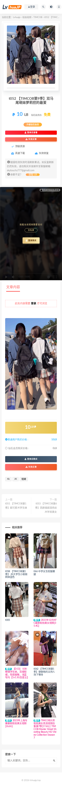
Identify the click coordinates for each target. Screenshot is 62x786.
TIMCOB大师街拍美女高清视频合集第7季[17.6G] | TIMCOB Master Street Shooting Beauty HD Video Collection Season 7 (45, 729)
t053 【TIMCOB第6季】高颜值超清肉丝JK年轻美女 (46, 508)
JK (15, 479)
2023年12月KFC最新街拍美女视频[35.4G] (45, 623)
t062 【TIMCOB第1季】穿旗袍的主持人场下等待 (44, 672)
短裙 (24, 479)
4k (8, 479)
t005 (7, 620)
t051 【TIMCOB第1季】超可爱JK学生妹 (16, 506)
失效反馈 (32, 139)
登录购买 (32, 240)
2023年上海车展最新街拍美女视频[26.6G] (16, 723)
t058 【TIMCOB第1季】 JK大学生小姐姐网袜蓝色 (16, 574)
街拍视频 (26, 17)
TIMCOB (37, 17)
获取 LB (33, 174)
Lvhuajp (16, 17)
